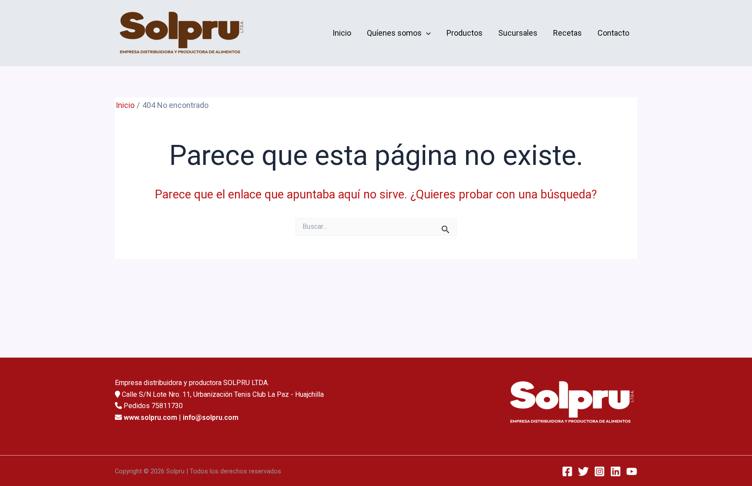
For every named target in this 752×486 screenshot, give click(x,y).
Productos (464, 32)
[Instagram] (599, 471)
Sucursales (517, 32)
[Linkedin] (615, 471)
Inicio (341, 32)
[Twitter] (583, 471)
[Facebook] (567, 471)
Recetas (567, 32)
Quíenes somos (394, 32)
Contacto (613, 32)
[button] (426, 33)
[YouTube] (631, 471)
